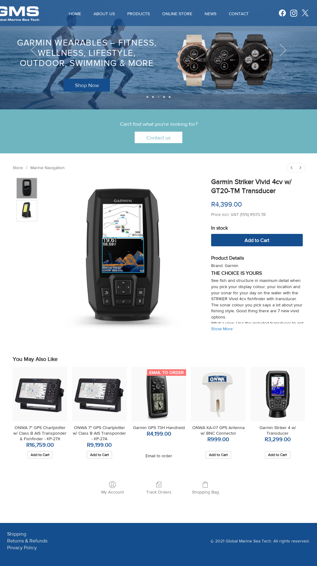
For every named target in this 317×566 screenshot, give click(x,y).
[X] (305, 13)
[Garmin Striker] (147, 97)
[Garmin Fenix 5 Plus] (158, 97)
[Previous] (34, 50)
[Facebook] (282, 13)
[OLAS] (164, 97)
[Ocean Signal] (170, 97)
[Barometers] (153, 97)
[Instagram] (293, 13)
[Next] (283, 50)
